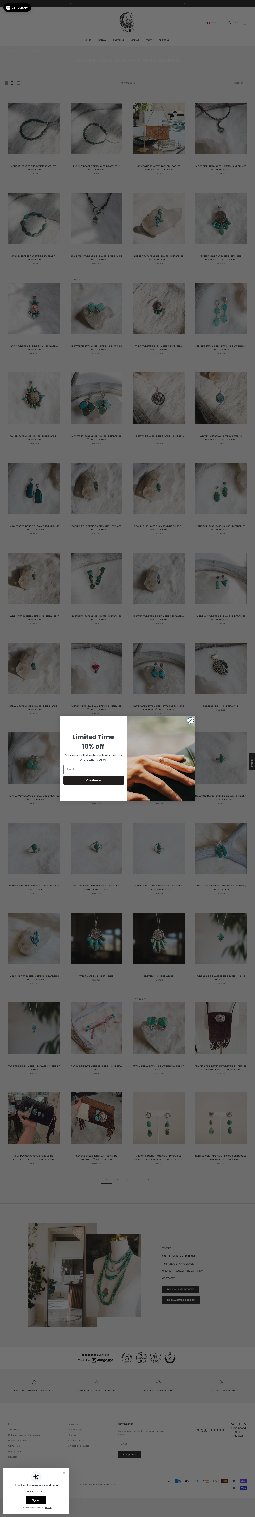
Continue (93, 780)
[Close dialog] (191, 720)
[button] (17, 7)
